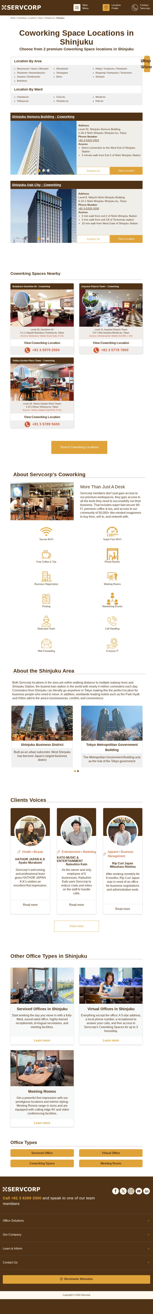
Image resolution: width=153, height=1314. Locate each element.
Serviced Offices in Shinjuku (42, 1009)
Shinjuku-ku (62, 101)
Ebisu (59, 76)
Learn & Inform (12, 1248)
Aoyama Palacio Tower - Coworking (100, 286)
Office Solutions (13, 1220)
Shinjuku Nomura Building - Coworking (43, 117)
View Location (126, 170)
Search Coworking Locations (79, 447)
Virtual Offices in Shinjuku (111, 1009)
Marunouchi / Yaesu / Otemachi (33, 68)
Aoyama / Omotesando (28, 76)
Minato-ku (101, 97)
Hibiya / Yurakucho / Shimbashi (111, 68)
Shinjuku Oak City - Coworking (36, 185)
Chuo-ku (60, 97)
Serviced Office (42, 1153)
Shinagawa (62, 73)
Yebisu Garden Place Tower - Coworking (34, 360)
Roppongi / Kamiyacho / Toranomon (114, 73)
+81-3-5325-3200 (88, 208)
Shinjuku (100, 76)
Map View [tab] (147, 63)
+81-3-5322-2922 (88, 140)
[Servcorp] (21, 7)
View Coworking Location (42, 342)
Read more (30, 904)
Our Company (12, 1234)
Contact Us (93, 170)
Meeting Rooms (42, 1091)
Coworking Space (42, 1163)
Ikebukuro (22, 81)
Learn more (42, 1040)
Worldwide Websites (78, 1279)
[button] (39, 170)
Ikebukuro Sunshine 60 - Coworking (31, 286)
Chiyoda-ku (23, 97)
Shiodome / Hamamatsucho (31, 73)
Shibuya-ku (23, 101)
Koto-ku (99, 101)
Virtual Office (111, 1153)
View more (76, 926)
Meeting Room (111, 1163)
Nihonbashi (62, 68)
